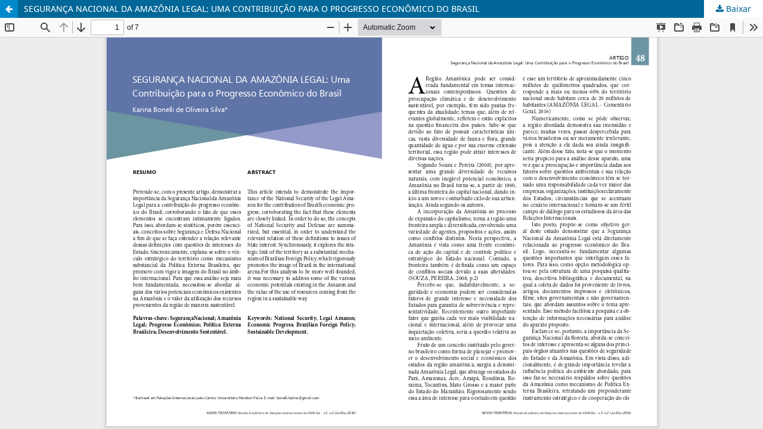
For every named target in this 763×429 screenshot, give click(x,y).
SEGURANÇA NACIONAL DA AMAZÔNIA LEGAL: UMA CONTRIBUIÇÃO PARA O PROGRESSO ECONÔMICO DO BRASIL (251, 8)
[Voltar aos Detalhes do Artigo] (9, 9)
